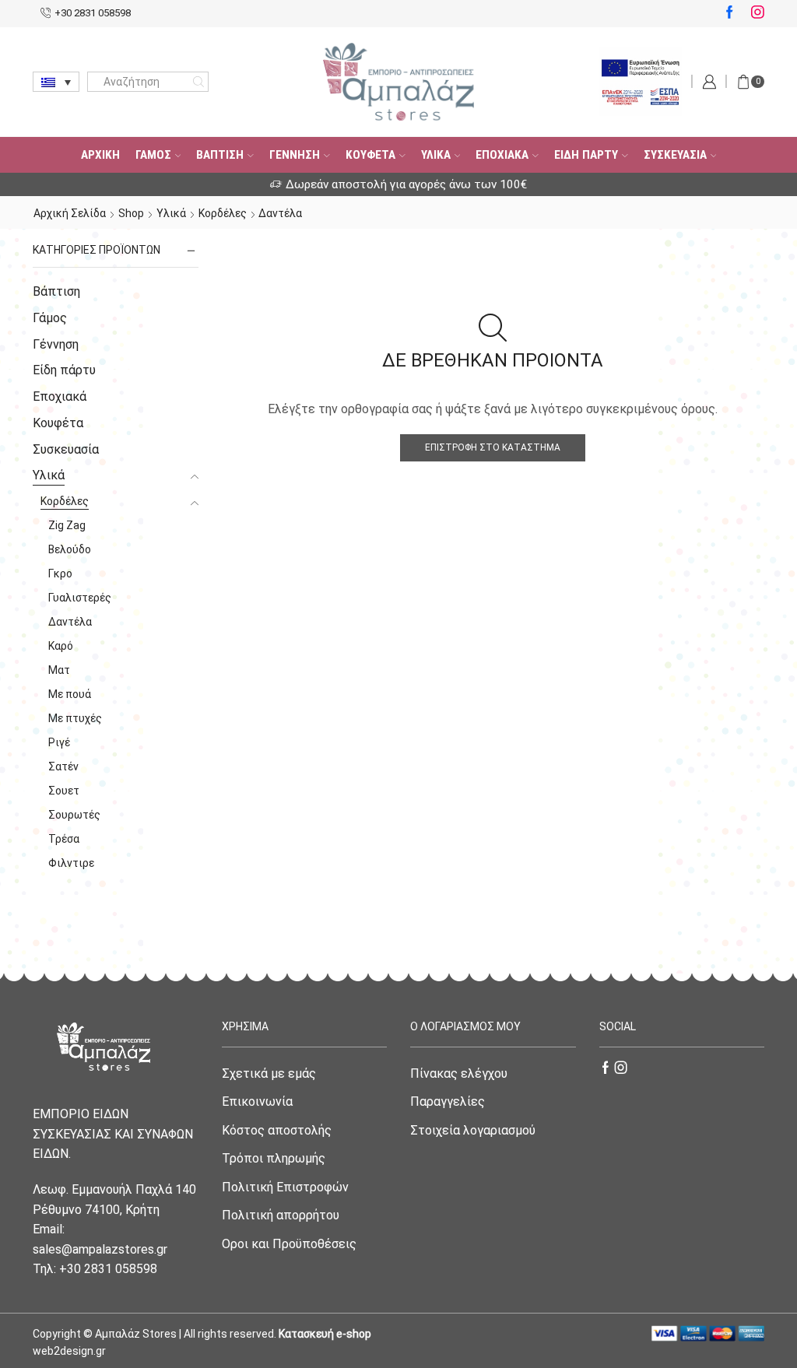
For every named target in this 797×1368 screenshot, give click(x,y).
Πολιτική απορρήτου (280, 1215)
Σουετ (63, 790)
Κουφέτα (370, 155)
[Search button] (198, 81)
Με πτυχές (75, 718)
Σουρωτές (74, 815)
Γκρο (60, 573)
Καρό (60, 646)
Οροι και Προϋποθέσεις (289, 1243)
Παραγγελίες (447, 1101)
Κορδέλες (222, 213)
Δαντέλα (70, 622)
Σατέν (63, 766)
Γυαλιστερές (79, 597)
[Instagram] (757, 13)
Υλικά (436, 155)
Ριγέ (59, 742)
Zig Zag (67, 525)
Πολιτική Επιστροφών (285, 1187)
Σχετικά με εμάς (269, 1073)
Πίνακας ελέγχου (458, 1073)
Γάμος (153, 155)
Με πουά (69, 694)
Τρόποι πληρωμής (273, 1158)
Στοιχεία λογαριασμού (472, 1130)
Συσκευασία (675, 155)
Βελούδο (69, 549)
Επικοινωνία (257, 1101)
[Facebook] (729, 13)
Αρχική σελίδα (69, 213)
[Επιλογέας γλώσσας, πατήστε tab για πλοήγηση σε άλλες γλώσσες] (56, 82)
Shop (131, 213)
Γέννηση (294, 155)
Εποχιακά (502, 155)
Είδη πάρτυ (586, 155)
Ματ (59, 670)
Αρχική (100, 155)
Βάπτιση (220, 155)
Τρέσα (63, 839)
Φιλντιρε (71, 863)
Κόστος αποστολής (277, 1130)
